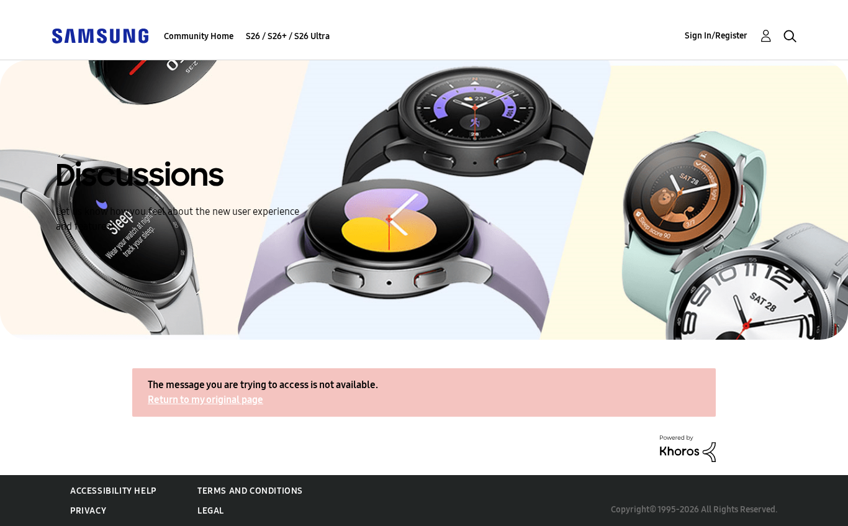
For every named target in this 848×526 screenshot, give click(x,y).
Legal (210, 511)
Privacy (88, 511)
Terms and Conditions (250, 491)
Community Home (198, 36)
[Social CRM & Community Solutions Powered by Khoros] (688, 448)
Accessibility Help (113, 491)
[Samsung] (100, 35)
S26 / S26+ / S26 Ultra (288, 36)
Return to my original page (205, 400)
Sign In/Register (716, 35)
